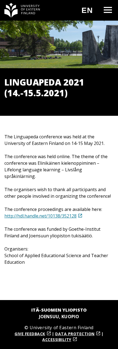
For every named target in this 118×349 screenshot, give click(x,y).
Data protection (75, 333)
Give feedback (30, 333)
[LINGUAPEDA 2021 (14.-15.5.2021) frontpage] (22, 10)
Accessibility (56, 339)
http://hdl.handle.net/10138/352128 (40, 216)
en (89, 12)
